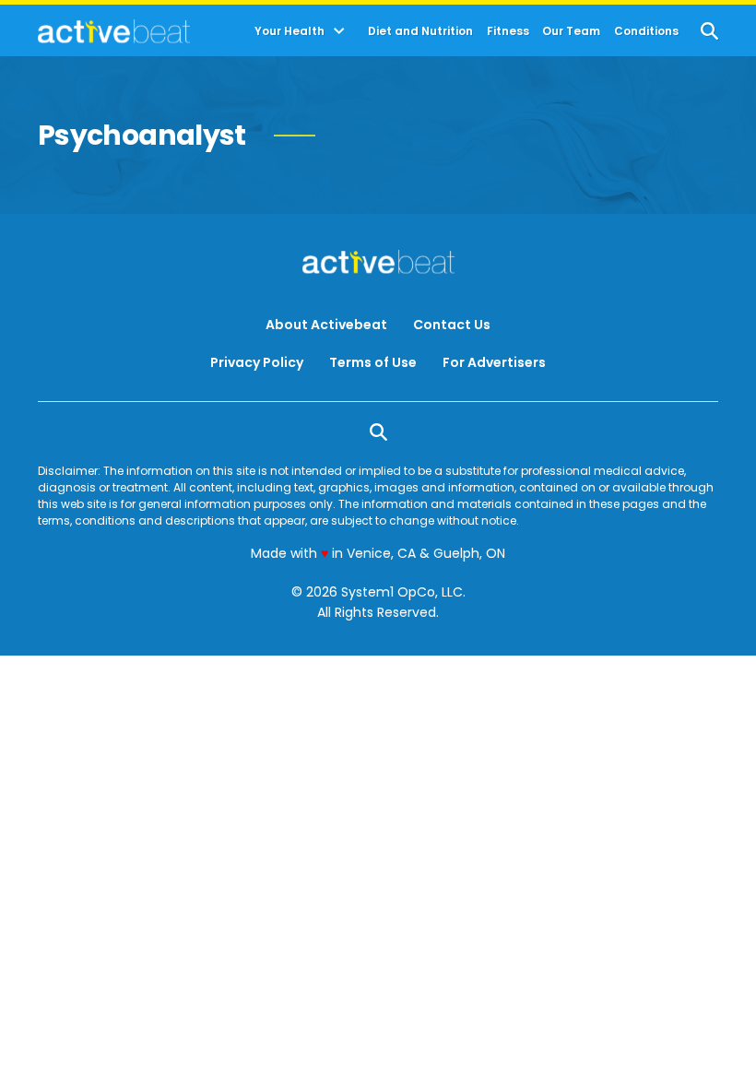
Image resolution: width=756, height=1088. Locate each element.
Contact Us (451, 324)
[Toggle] (339, 31)
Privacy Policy (256, 362)
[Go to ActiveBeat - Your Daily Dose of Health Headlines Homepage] (114, 31)
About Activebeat (326, 324)
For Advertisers (494, 362)
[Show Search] (709, 31)
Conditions (646, 31)
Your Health (289, 31)
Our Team (571, 31)
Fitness (508, 31)
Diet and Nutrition (420, 31)
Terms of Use (373, 362)
